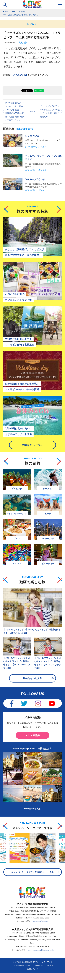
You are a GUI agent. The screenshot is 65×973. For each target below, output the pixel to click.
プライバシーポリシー (21, 965)
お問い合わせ (32, 969)
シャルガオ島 (31, 147)
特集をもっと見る (32, 444)
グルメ (43, 147)
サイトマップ (47, 962)
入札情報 (23, 42)
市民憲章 (49, 965)
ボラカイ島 (30, 170)
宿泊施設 (42, 170)
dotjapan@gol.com (41, 921)
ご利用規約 (37, 965)
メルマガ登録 (32, 735)
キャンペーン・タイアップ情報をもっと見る (32, 872)
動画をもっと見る (32, 678)
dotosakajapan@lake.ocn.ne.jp (41, 950)
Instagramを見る (32, 808)
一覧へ (33, 111)
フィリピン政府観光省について (25, 962)
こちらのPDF (20, 75)
